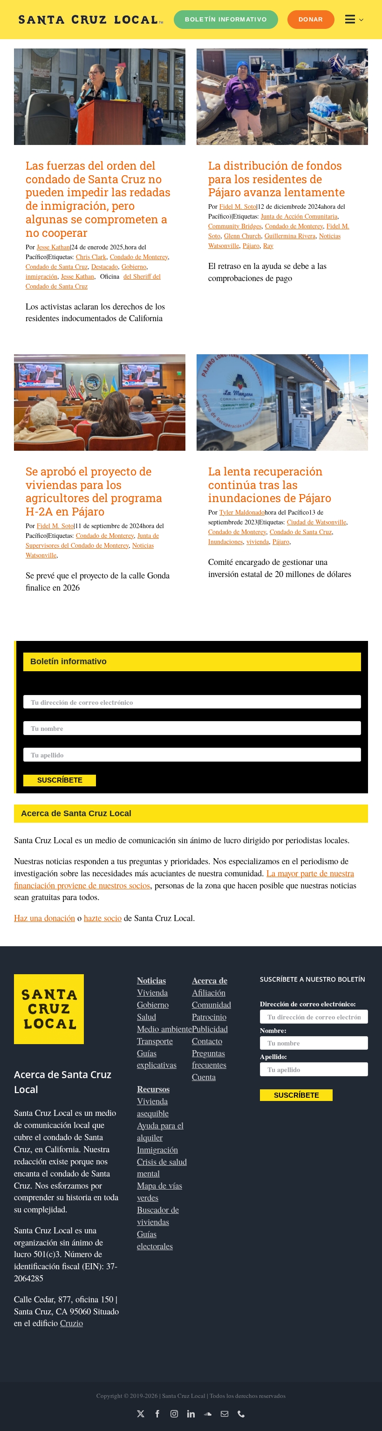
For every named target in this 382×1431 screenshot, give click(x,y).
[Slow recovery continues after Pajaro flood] (282, 402)
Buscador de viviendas (158, 1215)
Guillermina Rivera (290, 235)
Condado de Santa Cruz (57, 266)
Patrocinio (209, 1016)
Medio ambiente (164, 1028)
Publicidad (210, 1028)
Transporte (155, 1040)
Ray (268, 245)
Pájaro (251, 245)
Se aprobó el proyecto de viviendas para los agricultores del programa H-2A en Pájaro (94, 491)
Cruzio (71, 1322)
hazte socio (103, 917)
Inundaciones (225, 541)
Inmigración (157, 1149)
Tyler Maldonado (242, 512)
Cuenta (204, 1076)
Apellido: (36, 741)
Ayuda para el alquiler (160, 1131)
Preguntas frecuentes (209, 1059)
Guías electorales (155, 1240)
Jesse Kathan (53, 246)
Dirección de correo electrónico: (71, 689)
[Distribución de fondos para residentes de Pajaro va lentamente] (282, 96)
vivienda (257, 541)
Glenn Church (242, 235)
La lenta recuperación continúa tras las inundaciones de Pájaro (269, 485)
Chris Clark (91, 256)
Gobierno (134, 266)
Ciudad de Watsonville (316, 521)
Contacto (207, 1040)
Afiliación (208, 992)
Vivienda (152, 992)
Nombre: (36, 715)
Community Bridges (234, 225)
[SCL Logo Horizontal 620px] (91, 19)
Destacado (104, 266)
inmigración (41, 276)
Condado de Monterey (139, 256)
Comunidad (211, 1004)
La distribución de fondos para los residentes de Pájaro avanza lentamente (276, 179)
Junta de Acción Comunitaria (299, 216)
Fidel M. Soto (237, 206)
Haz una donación (44, 917)
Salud (146, 1016)
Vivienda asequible (153, 1107)
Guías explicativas (157, 1059)
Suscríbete (59, 780)
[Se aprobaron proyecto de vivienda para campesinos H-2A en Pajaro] (99, 402)
